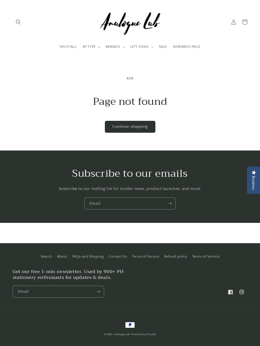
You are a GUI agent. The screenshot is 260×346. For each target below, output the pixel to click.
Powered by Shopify (143, 334)
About (62, 257)
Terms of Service (145, 257)
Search (46, 257)
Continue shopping (130, 126)
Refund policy (175, 257)
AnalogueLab (122, 334)
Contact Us (118, 257)
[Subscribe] (169, 203)
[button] (18, 22)
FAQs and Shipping (88, 257)
